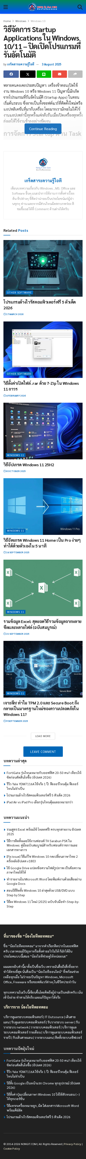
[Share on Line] (44, 74)
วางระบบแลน (44, 1037)
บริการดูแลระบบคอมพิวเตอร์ (23, 1017)
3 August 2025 (51, 64)
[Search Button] (80, 7)
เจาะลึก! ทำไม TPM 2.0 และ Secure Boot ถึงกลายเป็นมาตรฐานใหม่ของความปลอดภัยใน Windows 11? (41, 708)
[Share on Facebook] (11, 74)
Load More (43, 736)
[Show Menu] (5, 7)
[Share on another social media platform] (75, 74)
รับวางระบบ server (60, 1022)
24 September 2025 (17, 552)
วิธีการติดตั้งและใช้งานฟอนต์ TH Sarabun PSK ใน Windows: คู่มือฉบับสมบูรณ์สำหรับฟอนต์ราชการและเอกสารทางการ (42, 845)
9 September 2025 (17, 720)
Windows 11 (15, 455)
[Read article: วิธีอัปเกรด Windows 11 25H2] (43, 431)
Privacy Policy (72, 1144)
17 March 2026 (14, 314)
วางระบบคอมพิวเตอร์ (45, 1027)
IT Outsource (54, 1017)
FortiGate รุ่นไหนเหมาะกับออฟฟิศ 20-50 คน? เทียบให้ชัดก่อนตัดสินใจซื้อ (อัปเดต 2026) (44, 775)
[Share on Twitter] (27, 74)
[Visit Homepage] (42, 6)
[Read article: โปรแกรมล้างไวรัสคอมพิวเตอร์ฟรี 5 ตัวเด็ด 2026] (43, 268)
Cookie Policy (11, 1148)
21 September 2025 (17, 633)
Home (7, 21)
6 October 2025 (16, 470)
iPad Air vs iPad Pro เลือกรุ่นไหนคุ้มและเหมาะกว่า (40, 802)
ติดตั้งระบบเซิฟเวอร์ (68, 1037)
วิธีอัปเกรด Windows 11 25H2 (28, 464)
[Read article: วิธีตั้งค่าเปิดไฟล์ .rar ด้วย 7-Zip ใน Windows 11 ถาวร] (43, 349)
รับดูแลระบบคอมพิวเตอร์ (28, 1022)
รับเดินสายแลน (23, 1037)
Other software (19, 292)
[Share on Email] (59, 74)
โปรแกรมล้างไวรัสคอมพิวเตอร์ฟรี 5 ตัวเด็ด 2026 (38, 795)
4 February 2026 (16, 395)
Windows (20, 21)
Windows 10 (38, 21)
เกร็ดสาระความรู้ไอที (20, 64)
